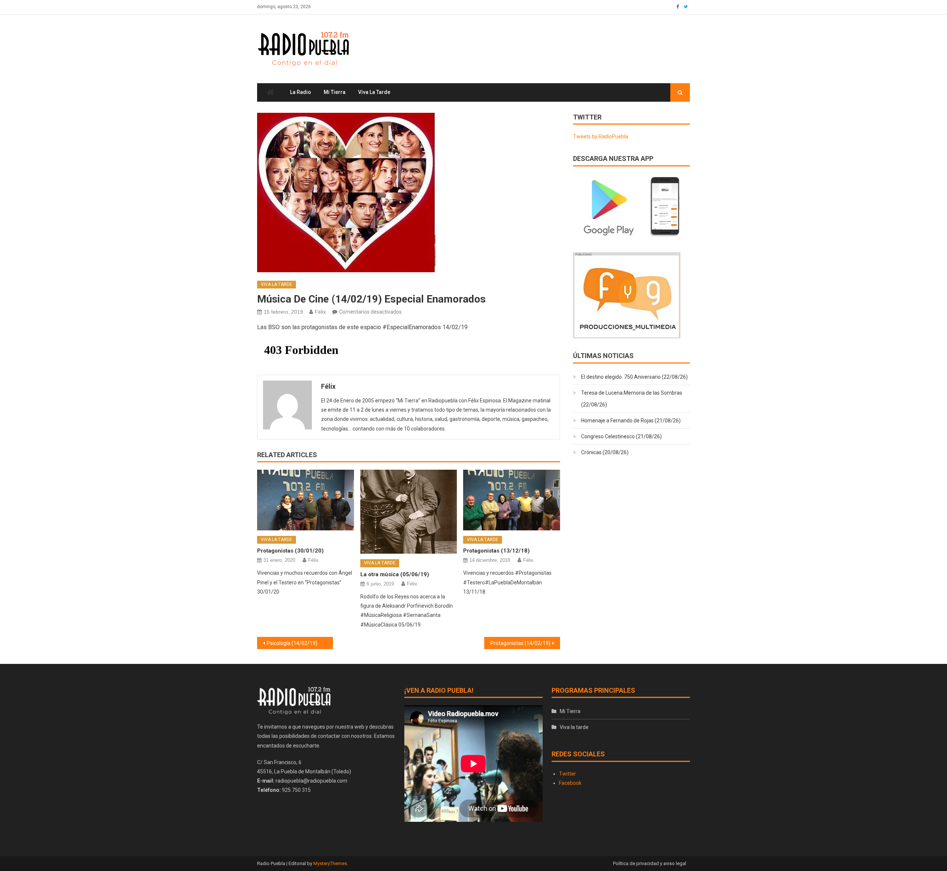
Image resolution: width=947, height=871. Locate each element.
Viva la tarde (374, 92)
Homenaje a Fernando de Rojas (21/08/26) (631, 420)
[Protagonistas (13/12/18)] (511, 500)
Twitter (567, 774)
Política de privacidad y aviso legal (649, 863)
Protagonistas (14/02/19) (520, 643)
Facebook (570, 783)
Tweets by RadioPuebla (600, 136)
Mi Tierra (335, 92)
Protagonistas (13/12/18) (496, 550)
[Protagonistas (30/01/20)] (305, 500)
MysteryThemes (330, 863)
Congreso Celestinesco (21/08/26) (621, 436)
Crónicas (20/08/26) (604, 452)
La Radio (300, 92)
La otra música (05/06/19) (394, 574)
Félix (320, 312)
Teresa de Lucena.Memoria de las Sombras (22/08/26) (631, 399)
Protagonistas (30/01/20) (290, 550)
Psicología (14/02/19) (292, 643)
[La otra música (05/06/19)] (408, 512)
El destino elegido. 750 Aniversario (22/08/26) (634, 377)
